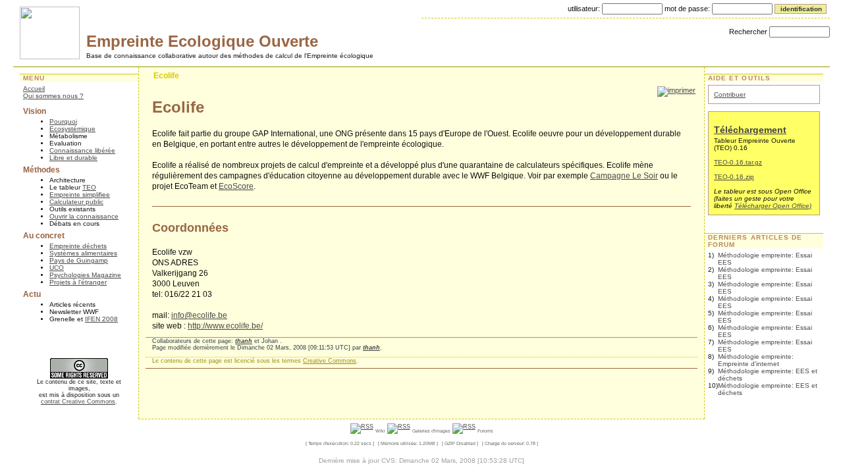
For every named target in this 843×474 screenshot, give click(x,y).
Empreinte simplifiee (79, 194)
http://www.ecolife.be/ (225, 325)
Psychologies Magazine (85, 274)
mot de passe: (687, 9)
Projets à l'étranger (78, 282)
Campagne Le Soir (624, 175)
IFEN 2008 (101, 319)
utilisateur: (584, 9)
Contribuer (730, 94)
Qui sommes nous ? (53, 95)
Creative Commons (329, 360)
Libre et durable (73, 157)
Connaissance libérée (82, 150)
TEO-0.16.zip (734, 176)
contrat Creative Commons (78, 401)
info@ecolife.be (199, 315)
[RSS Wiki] (361, 430)
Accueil (34, 88)
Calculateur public (76, 201)
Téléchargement (750, 129)
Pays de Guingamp (78, 260)
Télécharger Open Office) (772, 205)
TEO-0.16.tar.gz (738, 162)
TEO (89, 187)
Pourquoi (63, 121)
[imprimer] (676, 90)
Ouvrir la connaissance (84, 216)
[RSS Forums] (464, 430)
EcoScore (236, 186)
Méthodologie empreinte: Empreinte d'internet (756, 360)
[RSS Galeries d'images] (398, 430)
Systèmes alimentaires (83, 253)
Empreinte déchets (78, 246)
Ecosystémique (72, 128)
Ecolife (166, 75)
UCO (56, 267)
